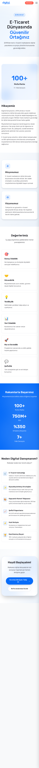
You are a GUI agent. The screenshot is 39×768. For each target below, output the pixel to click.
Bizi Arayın (29, 3)
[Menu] (36, 3)
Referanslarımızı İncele (19, 589)
